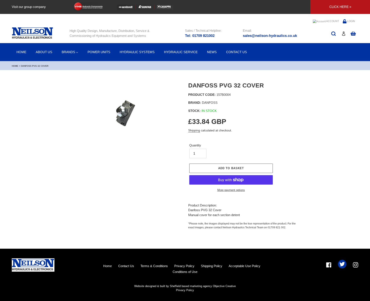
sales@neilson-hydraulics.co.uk (270, 36)
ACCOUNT (332, 21)
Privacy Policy (184, 266)
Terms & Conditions (154, 266)
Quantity (195, 145)
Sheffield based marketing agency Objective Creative (203, 286)
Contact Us (126, 266)
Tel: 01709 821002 (200, 36)
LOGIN (350, 21)
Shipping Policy (211, 266)
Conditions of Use (185, 272)
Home (15, 66)
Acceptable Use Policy (244, 266)
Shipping (194, 130)
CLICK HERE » (340, 7)
